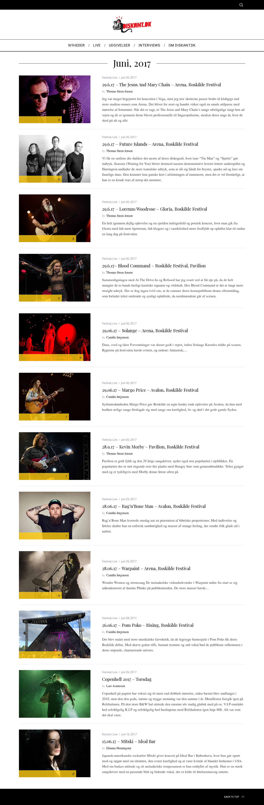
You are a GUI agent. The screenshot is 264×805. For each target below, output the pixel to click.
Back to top (231, 797)
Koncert (107, 734)
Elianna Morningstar (118, 748)
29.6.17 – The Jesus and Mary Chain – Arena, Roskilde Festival (161, 84)
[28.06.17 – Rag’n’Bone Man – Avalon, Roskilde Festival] (54, 515)
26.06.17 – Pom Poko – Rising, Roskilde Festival (147, 625)
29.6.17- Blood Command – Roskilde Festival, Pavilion (154, 266)
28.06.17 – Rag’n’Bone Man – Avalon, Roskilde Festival (154, 506)
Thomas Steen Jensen (119, 91)
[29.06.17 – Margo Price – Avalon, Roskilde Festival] (54, 396)
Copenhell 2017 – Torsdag (127, 679)
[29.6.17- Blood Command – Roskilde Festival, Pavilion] (54, 278)
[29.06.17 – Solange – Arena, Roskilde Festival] (54, 337)
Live (114, 77)
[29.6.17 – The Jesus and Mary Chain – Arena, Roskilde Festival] (54, 99)
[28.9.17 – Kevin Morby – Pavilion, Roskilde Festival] (54, 456)
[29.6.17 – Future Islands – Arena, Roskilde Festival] (54, 159)
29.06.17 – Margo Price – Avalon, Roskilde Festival (150, 390)
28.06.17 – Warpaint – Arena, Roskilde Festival (146, 568)
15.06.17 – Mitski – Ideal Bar (129, 741)
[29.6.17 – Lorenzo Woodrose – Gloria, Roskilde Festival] (54, 218)
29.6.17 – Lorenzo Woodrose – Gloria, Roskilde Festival (154, 209)
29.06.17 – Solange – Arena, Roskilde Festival (145, 330)
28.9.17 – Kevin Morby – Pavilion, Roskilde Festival (150, 447)
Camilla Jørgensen (117, 337)
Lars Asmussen (115, 686)
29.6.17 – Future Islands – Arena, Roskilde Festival (150, 144)
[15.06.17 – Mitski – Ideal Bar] (54, 753)
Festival (106, 77)
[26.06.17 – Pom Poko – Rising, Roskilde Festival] (54, 634)
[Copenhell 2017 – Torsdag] (54, 694)
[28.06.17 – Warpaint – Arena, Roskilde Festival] (54, 575)
